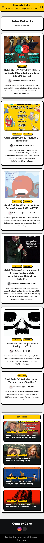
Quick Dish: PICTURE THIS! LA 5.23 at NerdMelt (22, 139)
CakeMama (16, 81)
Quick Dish (22, 66)
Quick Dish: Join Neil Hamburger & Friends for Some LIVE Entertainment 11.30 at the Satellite (22, 274)
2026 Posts (11, 432)
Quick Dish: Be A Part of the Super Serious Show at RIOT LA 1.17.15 (22, 207)
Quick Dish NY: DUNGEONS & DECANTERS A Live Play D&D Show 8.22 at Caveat (21, 506)
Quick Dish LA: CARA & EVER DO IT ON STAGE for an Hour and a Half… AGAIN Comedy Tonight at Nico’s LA (22, 437)
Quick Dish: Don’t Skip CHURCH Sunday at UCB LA (22, 345)
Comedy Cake (21, 5)
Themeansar (22, 540)
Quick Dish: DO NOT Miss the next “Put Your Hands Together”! (22, 381)
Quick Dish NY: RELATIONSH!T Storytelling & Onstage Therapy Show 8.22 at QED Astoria (20, 483)
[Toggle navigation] (3, 7)
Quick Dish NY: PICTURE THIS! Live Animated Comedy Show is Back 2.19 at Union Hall (22, 73)
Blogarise (33, 537)
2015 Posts (17, 134)
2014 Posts (17, 266)
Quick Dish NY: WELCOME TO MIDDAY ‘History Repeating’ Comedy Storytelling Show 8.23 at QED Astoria (21, 461)
